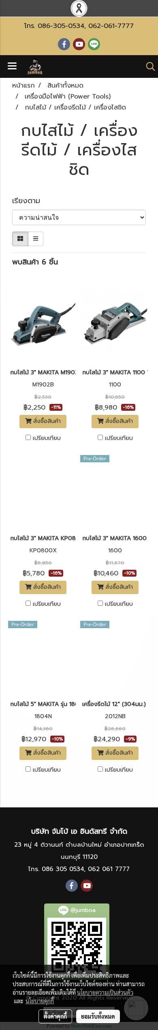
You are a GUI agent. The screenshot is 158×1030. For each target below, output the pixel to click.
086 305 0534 (63, 869)
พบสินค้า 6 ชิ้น (35, 262)
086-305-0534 (61, 26)
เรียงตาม (30, 200)
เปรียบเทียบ (47, 438)
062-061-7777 (111, 26)
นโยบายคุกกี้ (40, 1000)
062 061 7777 (109, 869)
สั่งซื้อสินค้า (46, 421)
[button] (148, 66)
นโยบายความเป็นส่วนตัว (105, 992)
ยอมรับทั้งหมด (98, 1016)
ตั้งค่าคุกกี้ (55, 1016)
